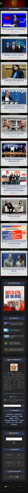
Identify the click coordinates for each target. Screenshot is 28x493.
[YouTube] (17, 477)
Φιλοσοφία (14, 424)
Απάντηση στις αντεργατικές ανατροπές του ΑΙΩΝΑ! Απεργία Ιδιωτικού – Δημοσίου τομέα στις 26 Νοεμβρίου (14, 188)
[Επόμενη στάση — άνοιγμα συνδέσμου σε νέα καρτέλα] (14, 298)
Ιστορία (22, 420)
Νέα (16, 422)
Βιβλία (21, 416)
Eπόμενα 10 (14, 487)
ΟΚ (14, 442)
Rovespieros (9, 414)
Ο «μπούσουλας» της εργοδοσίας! (14, 134)
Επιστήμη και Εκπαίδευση (11, 420)
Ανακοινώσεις (18, 414)
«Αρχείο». (14, 395)
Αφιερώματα (14, 416)
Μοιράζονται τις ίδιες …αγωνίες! (14, 55)
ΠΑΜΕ (20, 422)
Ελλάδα (17, 418)
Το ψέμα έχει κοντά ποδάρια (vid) (14, 80)
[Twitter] (12, 477)
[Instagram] (15, 477)
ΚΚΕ (13, 422)
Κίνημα (8, 422)
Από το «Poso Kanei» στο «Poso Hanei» (14, 29)
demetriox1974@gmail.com (14, 398)
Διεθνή (11, 418)
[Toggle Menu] (1, 3)
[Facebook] (10, 477)
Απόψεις (7, 416)
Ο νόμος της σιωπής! (14, 216)
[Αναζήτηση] (23, 406)
